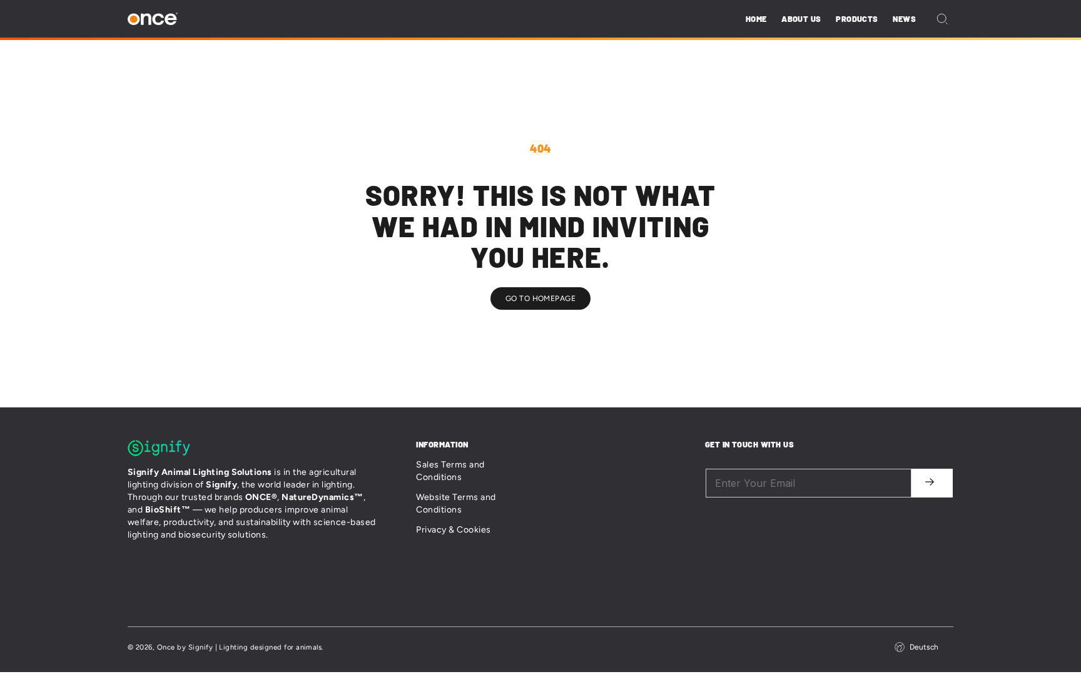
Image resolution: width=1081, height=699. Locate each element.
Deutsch (924, 647)
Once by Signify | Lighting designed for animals (239, 647)
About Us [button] (801, 19)
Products (857, 19)
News (904, 19)
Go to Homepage (540, 298)
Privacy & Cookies (453, 529)
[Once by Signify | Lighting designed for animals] (153, 19)
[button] (942, 19)
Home (756, 19)
